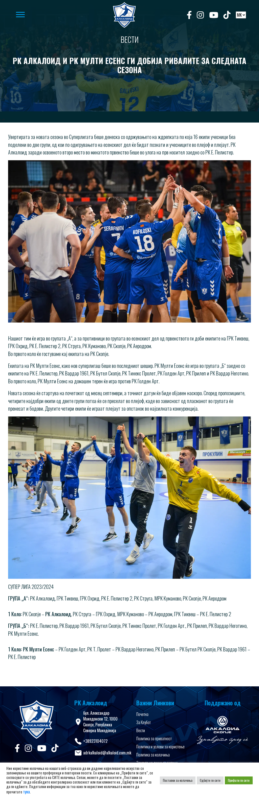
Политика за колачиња (153, 754)
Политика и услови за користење (160, 746)
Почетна (142, 714)
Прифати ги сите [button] (239, 780)
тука (26, 792)
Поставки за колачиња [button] (177, 780)
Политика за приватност (154, 738)
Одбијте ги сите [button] (210, 780)
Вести (140, 730)
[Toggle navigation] (56, 14)
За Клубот (143, 722)
